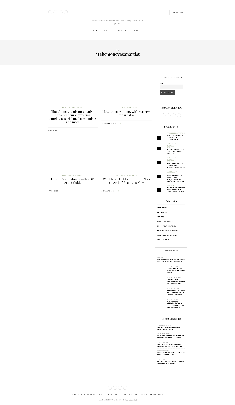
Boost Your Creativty (172, 146)
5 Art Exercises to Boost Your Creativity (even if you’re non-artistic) (175, 178)
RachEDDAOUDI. (131, 400)
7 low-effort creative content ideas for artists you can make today (176, 305)
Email (161, 83)
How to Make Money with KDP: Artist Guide (72, 181)
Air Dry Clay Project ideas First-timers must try (175, 151)
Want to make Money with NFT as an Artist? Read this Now (126, 181)
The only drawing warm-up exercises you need (168, 328)
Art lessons (172, 133)
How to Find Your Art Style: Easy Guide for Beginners (171, 354)
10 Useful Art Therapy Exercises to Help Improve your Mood (176, 189)
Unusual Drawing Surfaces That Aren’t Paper (176, 271)
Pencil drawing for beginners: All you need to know (175, 137)
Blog (106, 31)
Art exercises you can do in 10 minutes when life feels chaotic (176, 293)
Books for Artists (164, 221)
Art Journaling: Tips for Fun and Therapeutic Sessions (176, 165)
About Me (123, 31)
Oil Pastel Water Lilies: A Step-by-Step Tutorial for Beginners (170, 337)
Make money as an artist (72, 108)
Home (95, 31)
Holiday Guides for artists (168, 230)
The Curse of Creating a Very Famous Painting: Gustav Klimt (170, 345)
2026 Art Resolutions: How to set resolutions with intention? (171, 261)
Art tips (181, 133)
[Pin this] (96, 130)
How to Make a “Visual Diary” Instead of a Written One (176, 282)
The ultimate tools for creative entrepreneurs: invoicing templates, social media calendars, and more (72, 116)
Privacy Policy (157, 394)
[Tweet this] (90, 130)
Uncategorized (163, 239)
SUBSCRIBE (178, 12)
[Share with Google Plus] (93, 130)
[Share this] (87, 130)
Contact (138, 31)
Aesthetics (171, 143)
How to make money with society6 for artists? (126, 113)
